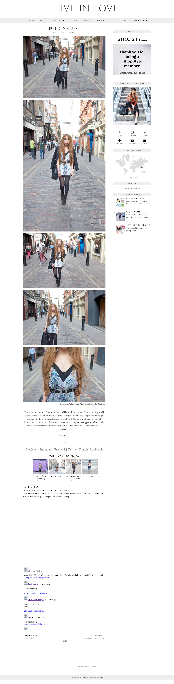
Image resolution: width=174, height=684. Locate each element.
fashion (43, 493)
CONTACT (100, 20)
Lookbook (96, 449)
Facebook (60, 449)
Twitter (72, 449)
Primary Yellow (57, 476)
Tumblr (83, 449)
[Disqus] (64, 532)
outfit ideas (99, 493)
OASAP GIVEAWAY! (135, 199)
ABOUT (43, 20)
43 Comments (65, 490)
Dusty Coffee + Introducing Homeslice (40, 478)
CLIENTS (73, 20)
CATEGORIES (56, 20)
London (79, 493)
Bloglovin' (32, 449)
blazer (37, 493)
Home (64, 641)
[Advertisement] (132, 253)
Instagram (46, 449)
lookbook (86, 493)
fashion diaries (52, 493)
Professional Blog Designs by (87, 677)
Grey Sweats (133, 212)
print (42, 496)
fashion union (64, 493)
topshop (66, 496)
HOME (31, 20)
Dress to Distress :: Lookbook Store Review (73, 478)
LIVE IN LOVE (87, 9)
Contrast (90, 476)
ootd (93, 493)
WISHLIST (87, 20)
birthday (31, 493)
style (53, 496)
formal (72, 493)
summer (59, 496)
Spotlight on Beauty (138, 225)
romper (48, 496)
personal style (28, 496)
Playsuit (36, 496)
